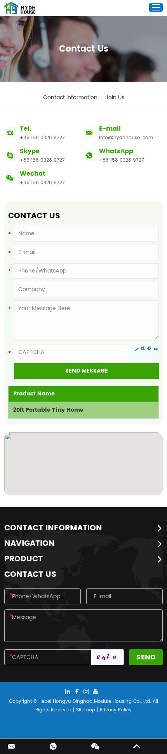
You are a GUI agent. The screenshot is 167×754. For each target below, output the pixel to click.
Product (23, 559)
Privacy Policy (116, 710)
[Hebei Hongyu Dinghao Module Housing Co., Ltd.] (19, 8)
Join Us (114, 97)
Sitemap (85, 710)
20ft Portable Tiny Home (48, 409)
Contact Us (30, 575)
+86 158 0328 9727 (42, 160)
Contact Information (70, 97)
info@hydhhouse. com (126, 137)
